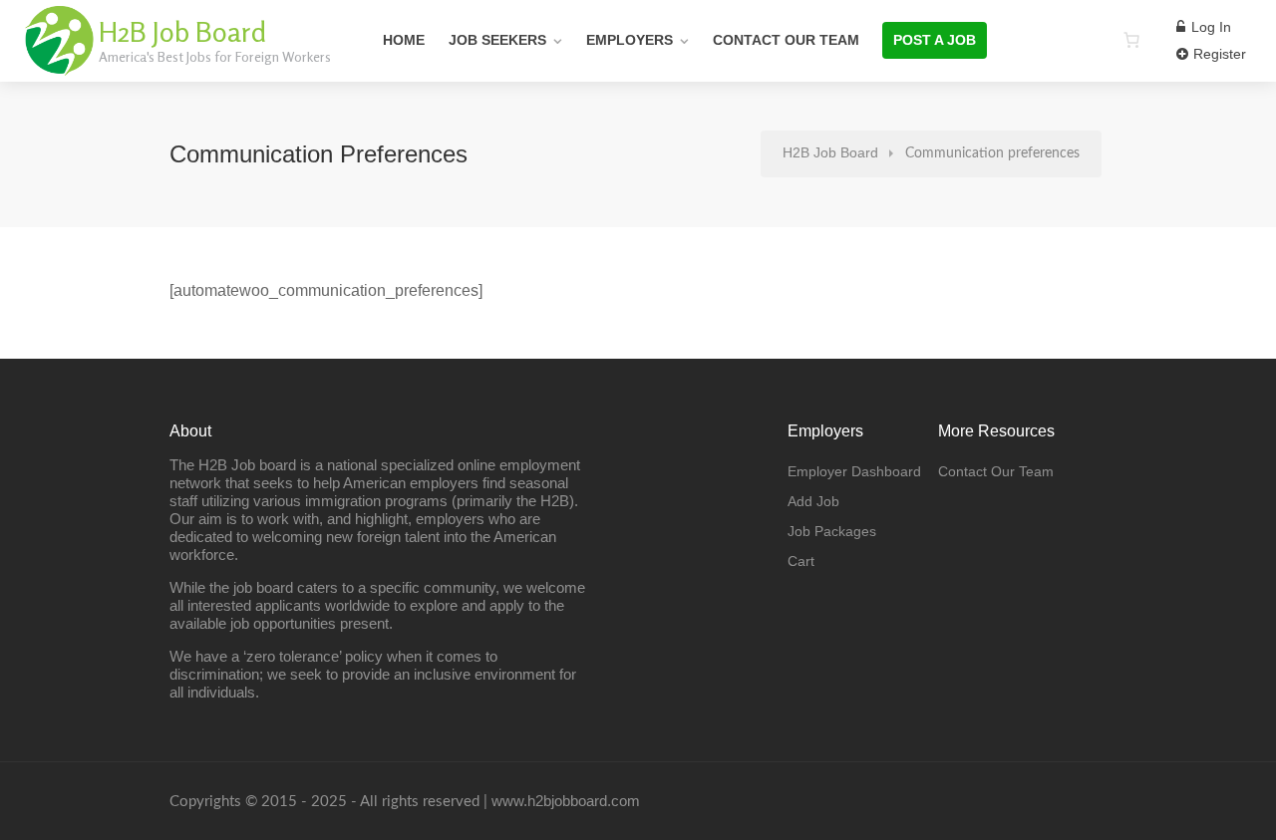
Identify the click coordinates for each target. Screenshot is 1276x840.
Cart (801, 561)
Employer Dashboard (854, 471)
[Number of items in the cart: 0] (1131, 40)
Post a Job (934, 40)
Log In (1209, 27)
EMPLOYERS (629, 40)
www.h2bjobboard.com (565, 800)
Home (404, 40)
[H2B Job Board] (60, 64)
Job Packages (832, 531)
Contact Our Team (786, 40)
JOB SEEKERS (497, 40)
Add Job (813, 501)
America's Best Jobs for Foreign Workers (215, 56)
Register (1217, 54)
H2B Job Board (182, 32)
